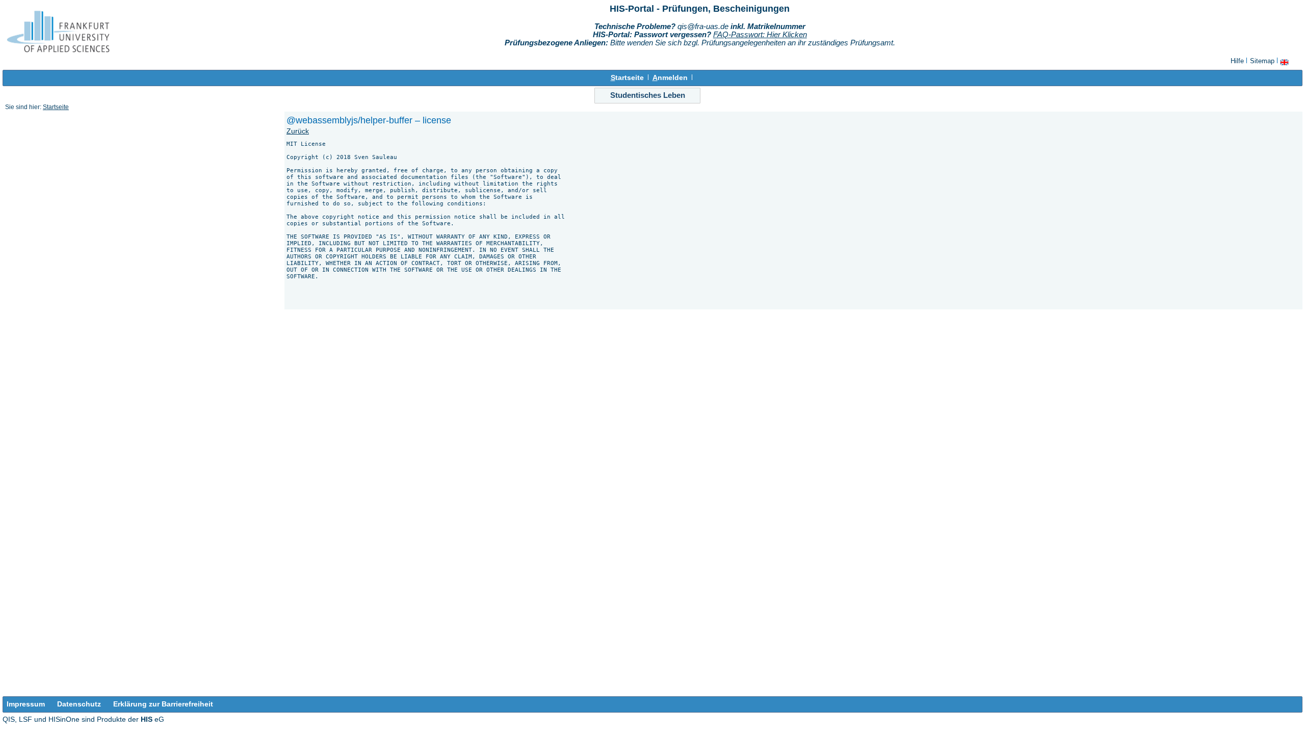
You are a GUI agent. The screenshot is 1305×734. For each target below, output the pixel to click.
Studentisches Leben (647, 95)
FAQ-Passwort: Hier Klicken (760, 35)
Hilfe (1237, 61)
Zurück (297, 131)
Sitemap (1262, 61)
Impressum (26, 704)
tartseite (627, 78)
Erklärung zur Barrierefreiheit (163, 704)
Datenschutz (79, 704)
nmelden (670, 78)
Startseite (56, 106)
